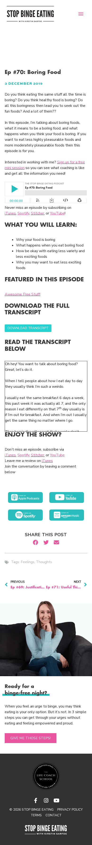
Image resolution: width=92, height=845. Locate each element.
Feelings (27, 562)
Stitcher (37, 213)
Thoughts (44, 562)
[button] (35, 542)
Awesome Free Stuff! (22, 294)
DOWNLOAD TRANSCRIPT (28, 328)
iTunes (10, 213)
